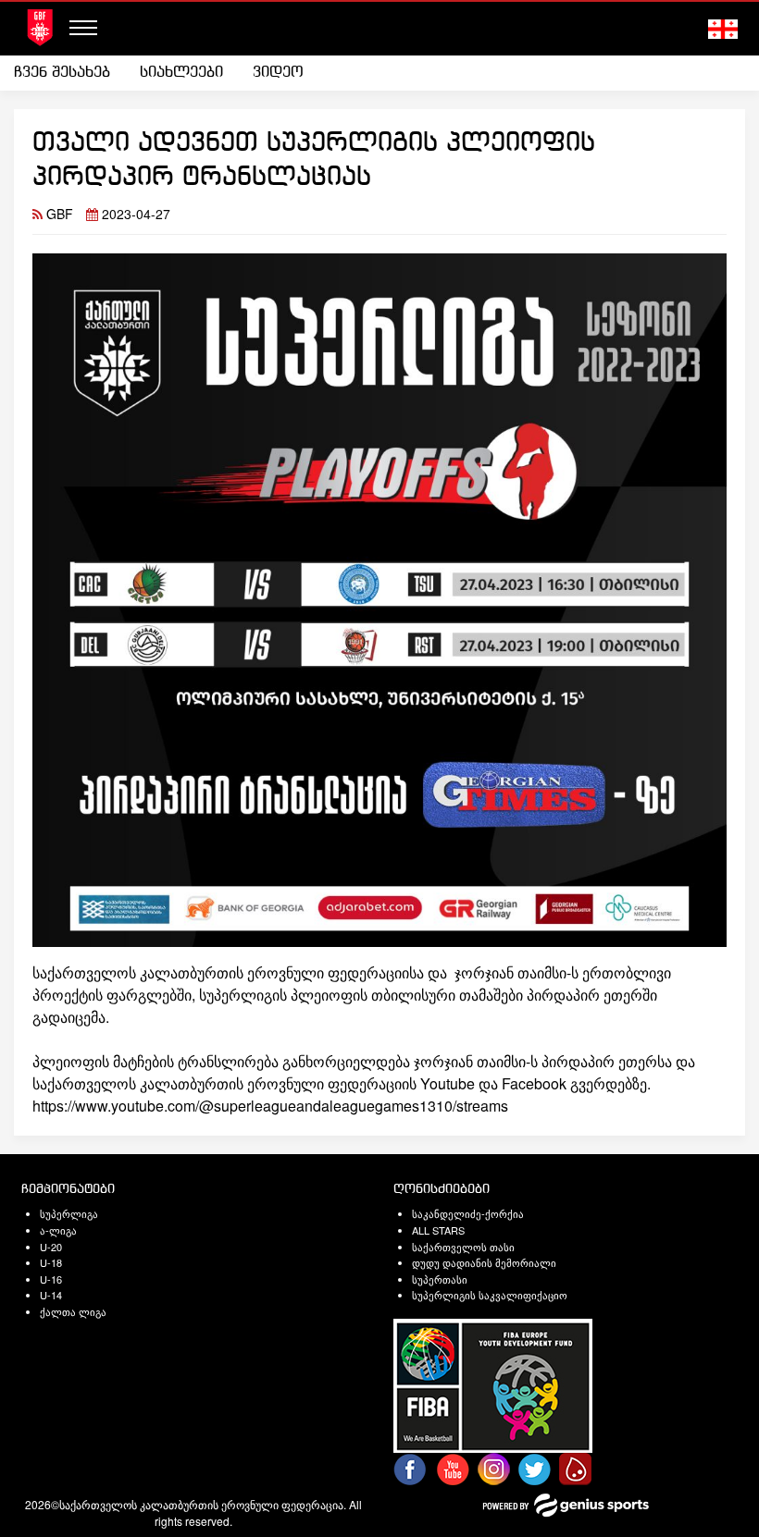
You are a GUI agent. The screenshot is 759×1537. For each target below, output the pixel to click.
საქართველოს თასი (463, 1246)
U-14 (51, 1294)
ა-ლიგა (58, 1230)
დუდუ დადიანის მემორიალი (484, 1262)
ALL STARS (438, 1230)
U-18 (51, 1262)
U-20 (51, 1246)
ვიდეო (278, 72)
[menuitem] (69, 73)
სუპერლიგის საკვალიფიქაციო (489, 1294)
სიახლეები (181, 72)
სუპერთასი (439, 1279)
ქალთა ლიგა (73, 1311)
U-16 (51, 1279)
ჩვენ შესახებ (62, 72)
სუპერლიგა (69, 1213)
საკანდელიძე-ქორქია (468, 1213)
